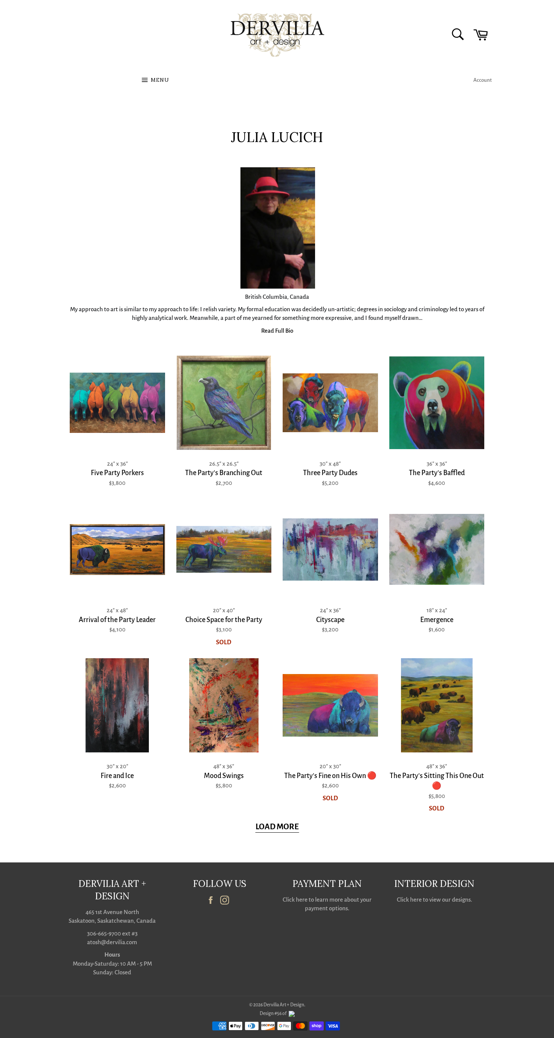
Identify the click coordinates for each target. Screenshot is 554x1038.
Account (482, 80)
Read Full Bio (277, 330)
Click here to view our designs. (434, 899)
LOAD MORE (277, 826)
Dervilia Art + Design (283, 1004)
